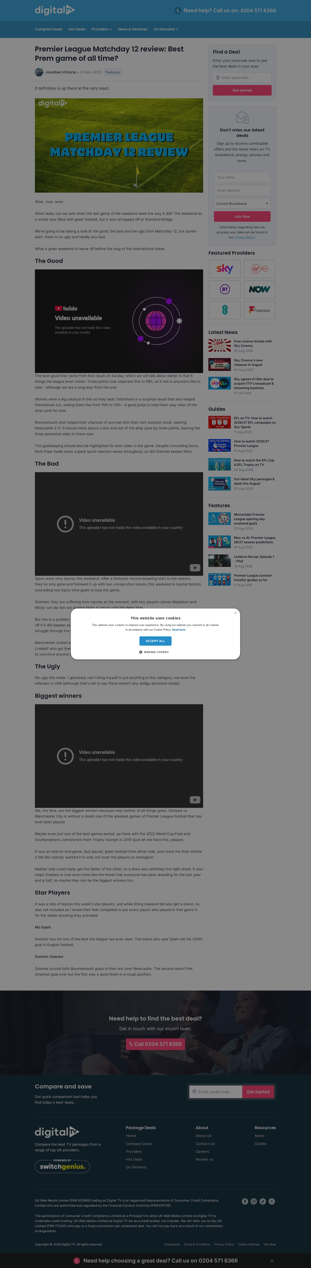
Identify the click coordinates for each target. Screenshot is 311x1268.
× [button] (235, 613)
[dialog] (155, 633)
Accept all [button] (155, 641)
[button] (155, 652)
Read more (179, 629)
